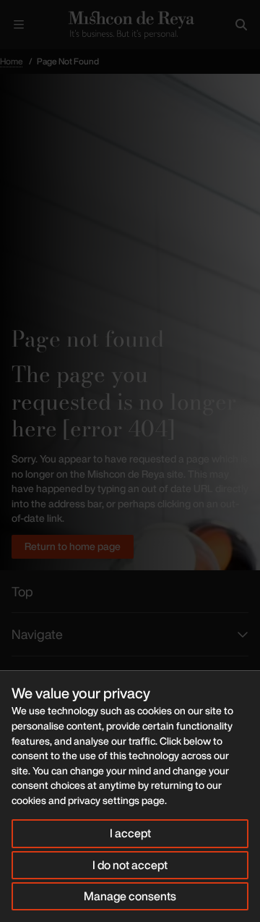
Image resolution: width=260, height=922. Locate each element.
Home (11, 61)
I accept (130, 833)
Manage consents (130, 896)
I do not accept (130, 865)
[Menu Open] (19, 24)
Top (22, 591)
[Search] (241, 24)
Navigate (37, 634)
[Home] (130, 24)
